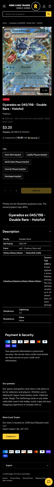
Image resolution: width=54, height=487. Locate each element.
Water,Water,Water (13, 253)
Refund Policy (28, 478)
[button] (50, 6)
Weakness (8, 311)
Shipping (6, 132)
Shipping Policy (40, 478)
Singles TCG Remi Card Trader (19, 474)
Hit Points (8, 243)
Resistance (8, 319)
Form (5, 248)
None (21, 317)
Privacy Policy (15, 478)
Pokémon (6, 114)
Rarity (6, 239)
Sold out (36, 190)
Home (5, 23)
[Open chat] (49, 482)
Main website (7, 480)
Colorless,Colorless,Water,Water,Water (22, 281)
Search (5, 478)
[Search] (48, 14)
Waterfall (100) (33, 253)
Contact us (10, 436)
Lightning (24, 309)
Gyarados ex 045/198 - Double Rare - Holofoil (26, 23)
